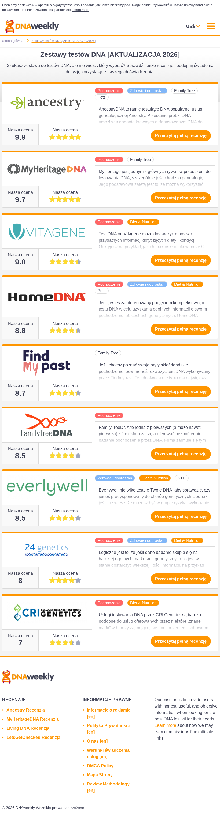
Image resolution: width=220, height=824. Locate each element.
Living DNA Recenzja (27, 728)
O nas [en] (97, 741)
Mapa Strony (100, 775)
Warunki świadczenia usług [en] (108, 753)
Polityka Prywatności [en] (108, 728)
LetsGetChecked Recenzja (33, 737)
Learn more (80, 10)
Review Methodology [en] (108, 787)
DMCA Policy (100, 765)
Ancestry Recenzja (25, 710)
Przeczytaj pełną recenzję (181, 135)
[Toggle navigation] (211, 27)
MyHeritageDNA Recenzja (32, 719)
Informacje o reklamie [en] (108, 713)
